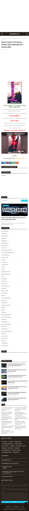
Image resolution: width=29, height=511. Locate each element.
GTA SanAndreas (5, 286)
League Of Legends (6, 305)
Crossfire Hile (5, 264)
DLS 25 (3, 267)
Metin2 (3, 310)
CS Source (4, 248)
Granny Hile (4, 293)
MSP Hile (4, 307)
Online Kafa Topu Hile (6, 317)
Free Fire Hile (4, 283)
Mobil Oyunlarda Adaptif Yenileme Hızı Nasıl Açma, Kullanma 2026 (20, 427)
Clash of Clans (5, 257)
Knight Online (5, 302)
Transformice (5, 336)
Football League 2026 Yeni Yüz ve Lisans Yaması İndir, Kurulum (17, 387)
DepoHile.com (14, 34)
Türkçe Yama (5, 338)
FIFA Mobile (4, 279)
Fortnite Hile (4, 281)
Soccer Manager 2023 (6, 452)
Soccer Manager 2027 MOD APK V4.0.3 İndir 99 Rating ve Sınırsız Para (17, 376)
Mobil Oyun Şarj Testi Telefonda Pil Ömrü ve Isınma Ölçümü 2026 (7, 432)
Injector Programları (6, 298)
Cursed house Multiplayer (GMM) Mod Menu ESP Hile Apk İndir (17, 393)
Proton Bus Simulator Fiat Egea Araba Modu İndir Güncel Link (17, 398)
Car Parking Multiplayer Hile (8, 252)
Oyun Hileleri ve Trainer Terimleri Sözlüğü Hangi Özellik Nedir (20, 423)
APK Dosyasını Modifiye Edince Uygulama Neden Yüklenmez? (6, 423)
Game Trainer (5, 290)
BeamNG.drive (5, 243)
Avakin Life (4, 238)
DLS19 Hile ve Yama (6, 271)
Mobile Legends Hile (6, 314)
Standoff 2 (4, 333)
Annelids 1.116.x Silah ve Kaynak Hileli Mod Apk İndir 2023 (18, 381)
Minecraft (4, 312)
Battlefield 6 (4, 240)
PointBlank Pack (5, 321)
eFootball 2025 (5, 345)
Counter (4, 259)
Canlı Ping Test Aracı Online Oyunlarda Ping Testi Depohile (7, 409)
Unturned (4, 341)
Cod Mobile (12, 446)
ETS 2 (3, 276)
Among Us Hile (5, 231)
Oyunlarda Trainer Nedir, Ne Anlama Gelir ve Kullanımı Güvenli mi (21, 409)
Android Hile (4, 233)
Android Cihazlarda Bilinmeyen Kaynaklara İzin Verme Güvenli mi (20, 414)
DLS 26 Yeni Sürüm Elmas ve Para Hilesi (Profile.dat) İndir (17, 370)
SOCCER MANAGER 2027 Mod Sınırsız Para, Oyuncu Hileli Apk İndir (16, 364)
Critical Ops (4, 262)
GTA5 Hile (4, 288)
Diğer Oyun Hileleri (6, 274)
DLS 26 (3, 269)
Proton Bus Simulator (6, 324)
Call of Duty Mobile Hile (7, 250)
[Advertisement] (14, 16)
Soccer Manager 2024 (7, 331)
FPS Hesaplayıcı (16, 506)
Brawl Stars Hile (5, 245)
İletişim (22, 506)
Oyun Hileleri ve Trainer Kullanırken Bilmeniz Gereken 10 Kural (21, 418)
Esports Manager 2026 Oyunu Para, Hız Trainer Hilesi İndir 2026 (13, 218)
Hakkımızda (8, 506)
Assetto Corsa (5, 236)
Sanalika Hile (5, 329)
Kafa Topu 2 (4, 300)
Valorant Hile (5, 343)
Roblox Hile (4, 326)
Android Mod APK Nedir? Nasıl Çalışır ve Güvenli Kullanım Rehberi (6, 414)
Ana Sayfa (3, 38)
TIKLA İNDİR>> (20, 158)
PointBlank (4, 319)
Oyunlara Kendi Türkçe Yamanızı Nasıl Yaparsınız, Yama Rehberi (7, 418)
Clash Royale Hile (6, 255)
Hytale (3, 295)
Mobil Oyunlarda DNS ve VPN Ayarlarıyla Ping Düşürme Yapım (7, 427)
